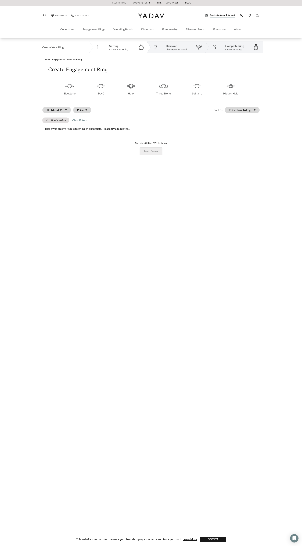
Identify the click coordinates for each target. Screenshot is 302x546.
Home (48, 59)
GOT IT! (213, 539)
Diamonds (147, 29)
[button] (44, 15)
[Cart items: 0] (257, 15)
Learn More (190, 539)
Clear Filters (79, 120)
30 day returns (141, 2)
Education (219, 29)
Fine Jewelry (170, 29)
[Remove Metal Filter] (47, 120)
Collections (67, 29)
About (238, 29)
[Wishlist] (249, 15)
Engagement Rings (93, 29)
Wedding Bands (123, 29)
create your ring (74, 59)
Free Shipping (118, 2)
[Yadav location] (52, 15)
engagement (58, 59)
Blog (188, 2)
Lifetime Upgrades (167, 2)
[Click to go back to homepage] (151, 21)
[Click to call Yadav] (72, 15)
